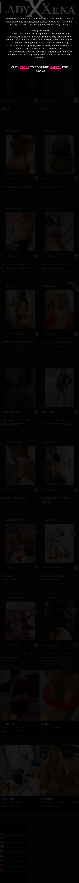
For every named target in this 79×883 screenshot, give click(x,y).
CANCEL (55, 67)
